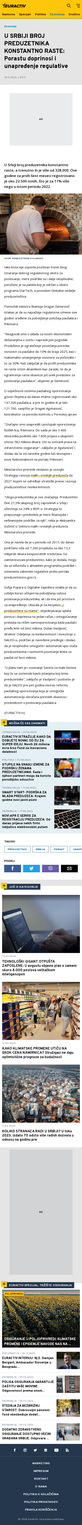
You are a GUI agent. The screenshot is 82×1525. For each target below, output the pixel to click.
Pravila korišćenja (41, 1510)
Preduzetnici (17, 849)
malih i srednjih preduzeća (49, 475)
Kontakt (41, 1479)
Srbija (40, 849)
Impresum (41, 1471)
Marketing (41, 1463)
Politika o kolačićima (41, 1494)
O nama (41, 1486)
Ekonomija (10, 26)
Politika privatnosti (41, 1502)
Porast (59, 849)
